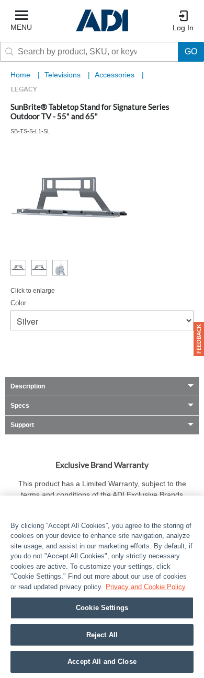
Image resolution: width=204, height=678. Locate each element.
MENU (21, 27)
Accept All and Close (102, 661)
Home (20, 75)
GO (191, 51)
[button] (199, 339)
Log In (183, 28)
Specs (19, 405)
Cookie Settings (102, 608)
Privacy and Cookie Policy (146, 587)
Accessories (116, 75)
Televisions (63, 75)
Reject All (102, 635)
